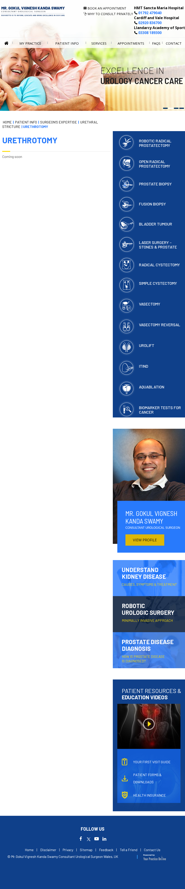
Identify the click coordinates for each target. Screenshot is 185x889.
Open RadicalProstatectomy (154, 163)
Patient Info (67, 43)
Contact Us (152, 850)
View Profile (145, 540)
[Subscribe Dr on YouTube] (96, 839)
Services (98, 43)
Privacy (68, 850)
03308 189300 (150, 32)
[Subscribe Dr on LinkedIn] (104, 839)
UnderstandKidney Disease (149, 576)
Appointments (131, 43)
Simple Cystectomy (158, 283)
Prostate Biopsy (155, 183)
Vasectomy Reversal (159, 324)
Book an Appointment (107, 8)
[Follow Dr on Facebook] (81, 839)
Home (6, 43)
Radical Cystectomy (159, 264)
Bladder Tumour (155, 223)
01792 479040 (150, 12)
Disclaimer (48, 850)
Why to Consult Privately (110, 14)
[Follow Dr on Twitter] (88, 839)
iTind (143, 366)
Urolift (146, 345)
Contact (174, 43)
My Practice (30, 43)
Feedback (106, 850)
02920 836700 (150, 22)
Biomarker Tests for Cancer (160, 409)
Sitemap (86, 850)
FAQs (156, 43)
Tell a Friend (128, 850)
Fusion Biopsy (152, 203)
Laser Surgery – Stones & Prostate (158, 244)
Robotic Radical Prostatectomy (155, 143)
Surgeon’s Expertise (58, 122)
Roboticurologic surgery (148, 612)
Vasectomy (149, 303)
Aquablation (151, 386)
